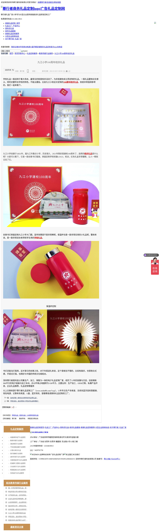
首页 (11, 53)
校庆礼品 (88, 154)
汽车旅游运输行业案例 (17, 447)
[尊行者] (33, 9)
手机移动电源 (25, 47)
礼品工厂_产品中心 (12, 26)
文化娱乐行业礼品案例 (17, 466)
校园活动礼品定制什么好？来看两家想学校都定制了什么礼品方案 (18, 520)
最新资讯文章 (16, 527)
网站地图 (57, 2)
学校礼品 (38, 238)
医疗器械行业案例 (16, 453)
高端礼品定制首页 (37, 427)
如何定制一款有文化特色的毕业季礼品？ (24, 398)
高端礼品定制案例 (12, 34)
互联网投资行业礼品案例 (18, 460)
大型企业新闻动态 (12, 36)
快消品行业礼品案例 (17, 473)
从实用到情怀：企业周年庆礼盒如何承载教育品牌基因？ (18, 502)
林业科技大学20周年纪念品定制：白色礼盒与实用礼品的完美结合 (18, 491)
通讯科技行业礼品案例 (17, 457)
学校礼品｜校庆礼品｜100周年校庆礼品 (25, 415)
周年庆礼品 (9, 28)
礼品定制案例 (32, 53)
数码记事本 (15, 47)
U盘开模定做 (35, 47)
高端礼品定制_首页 (12, 23)
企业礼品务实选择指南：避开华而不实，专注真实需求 (18, 499)
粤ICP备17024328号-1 (112, 459)
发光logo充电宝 (56, 47)
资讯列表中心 (20, 53)
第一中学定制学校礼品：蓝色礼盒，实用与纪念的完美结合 (18, 488)
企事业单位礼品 (15, 450)
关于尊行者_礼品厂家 (13, 39)
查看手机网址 (28, 71)
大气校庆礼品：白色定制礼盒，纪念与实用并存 (18, 495)
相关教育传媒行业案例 (17, 483)
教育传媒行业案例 (46, 53)
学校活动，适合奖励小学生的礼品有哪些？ (24, 401)
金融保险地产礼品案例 (17, 437)
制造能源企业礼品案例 (17, 470)
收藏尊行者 (42, 2)
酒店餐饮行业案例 (16, 444)
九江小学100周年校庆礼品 (64, 53)
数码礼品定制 (45, 47)
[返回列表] (9, 71)
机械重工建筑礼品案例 (17, 463)
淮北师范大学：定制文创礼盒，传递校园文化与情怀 (18, 506)
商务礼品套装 (10, 31)
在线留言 (50, 2)
